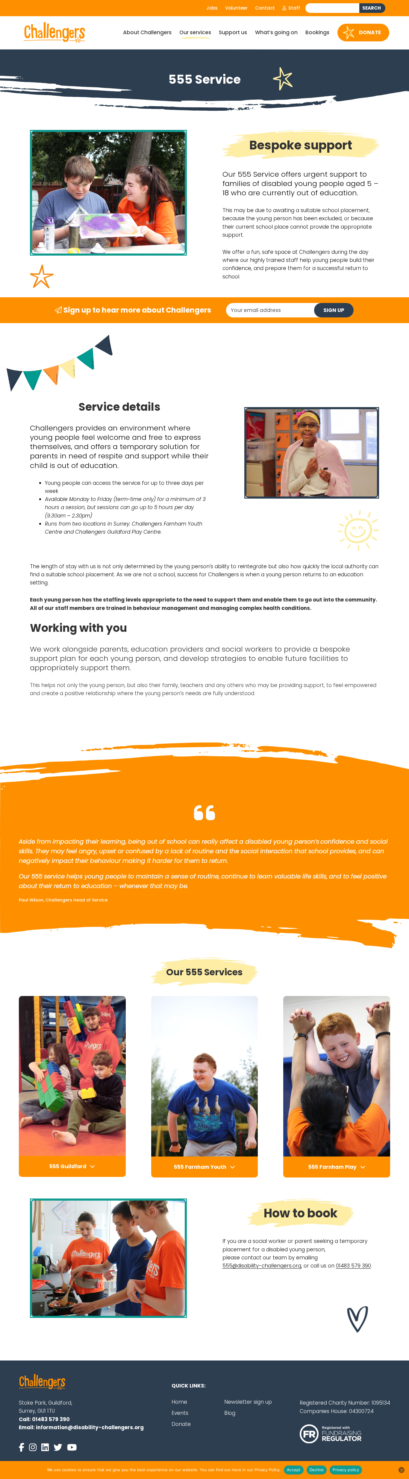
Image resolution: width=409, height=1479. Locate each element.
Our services (195, 32)
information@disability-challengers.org (90, 1427)
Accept (294, 1469)
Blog (229, 1413)
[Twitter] (59, 1448)
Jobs (212, 8)
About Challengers (147, 32)
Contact (265, 8)
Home (179, 1402)
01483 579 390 (353, 1265)
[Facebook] (23, 1448)
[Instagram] (34, 1448)
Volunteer (236, 8)
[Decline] (402, 1470)
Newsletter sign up (248, 1402)
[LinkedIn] (46, 1448)
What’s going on (276, 32)
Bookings (317, 32)
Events (180, 1413)
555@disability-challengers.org (261, 1265)
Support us (233, 32)
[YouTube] (72, 1448)
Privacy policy (346, 1469)
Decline (317, 1469)
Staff (293, 8)
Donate (370, 32)
